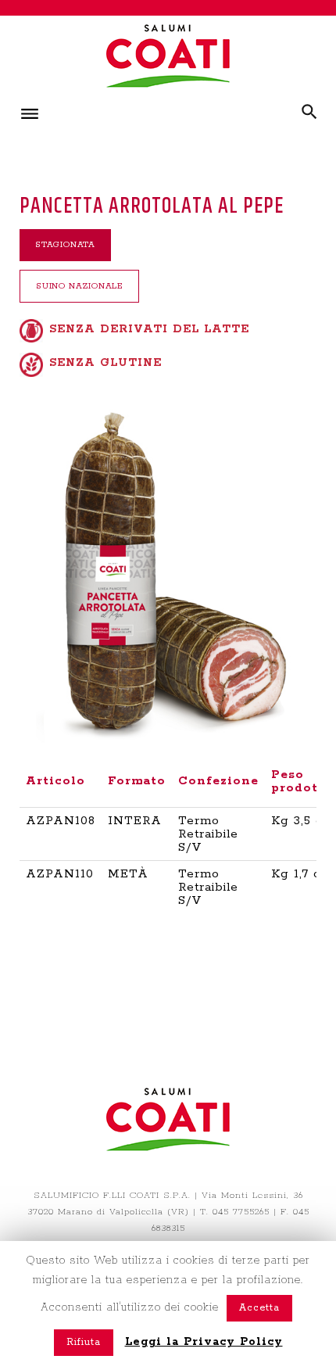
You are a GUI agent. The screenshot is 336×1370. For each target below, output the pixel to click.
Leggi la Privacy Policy (204, 1342)
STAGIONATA (65, 244)
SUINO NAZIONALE (79, 286)
